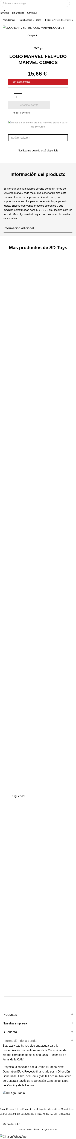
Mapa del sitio (11, 1124)
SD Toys (38, 48)
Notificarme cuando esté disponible (38, 150)
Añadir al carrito (29, 104)
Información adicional (19, 228)
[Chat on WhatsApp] (13, 1136)
